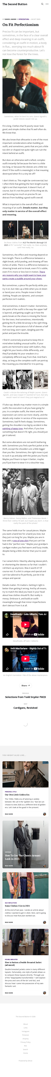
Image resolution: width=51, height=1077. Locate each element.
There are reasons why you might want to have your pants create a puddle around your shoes (24, 275)
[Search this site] (42, 4)
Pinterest (25, 1035)
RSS (25, 1046)
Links (25, 1028)
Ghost (30, 1061)
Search (25, 1049)
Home (25, 1053)
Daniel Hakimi (10, 19)
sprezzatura (24, 19)
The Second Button (14, 4)
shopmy (26, 1038)
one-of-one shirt (21, 540)
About (25, 1024)
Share (24, 685)
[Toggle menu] (47, 4)
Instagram (25, 1031)
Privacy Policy (26, 1042)
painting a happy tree (12, 428)
